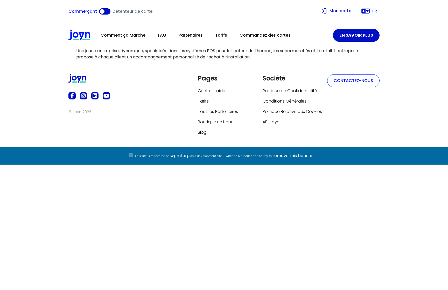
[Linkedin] (95, 95)
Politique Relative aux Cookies (292, 111)
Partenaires (191, 35)
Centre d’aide (211, 91)
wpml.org (180, 156)
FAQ (162, 35)
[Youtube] (106, 95)
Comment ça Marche (123, 35)
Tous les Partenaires (218, 111)
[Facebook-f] (72, 95)
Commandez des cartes (265, 35)
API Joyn (271, 122)
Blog (202, 132)
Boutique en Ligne (216, 122)
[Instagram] (83, 95)
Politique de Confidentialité (290, 91)
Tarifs (221, 35)
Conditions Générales (284, 101)
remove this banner (292, 156)
